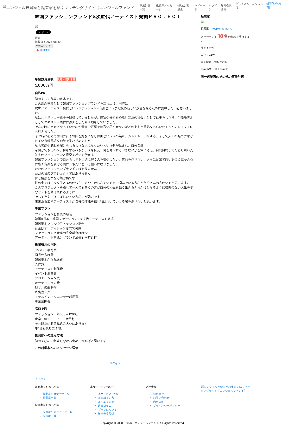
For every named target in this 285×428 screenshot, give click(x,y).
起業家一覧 (49, 397)
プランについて (107, 409)
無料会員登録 (226, 7)
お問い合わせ (161, 397)
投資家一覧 (49, 416)
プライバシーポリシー (166, 405)
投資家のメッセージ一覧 (58, 411)
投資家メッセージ (164, 7)
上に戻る (40, 378)
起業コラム (104, 405)
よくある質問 (106, 401)
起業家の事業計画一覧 (56, 393)
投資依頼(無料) (273, 5)
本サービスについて (110, 393)
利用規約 (158, 401)
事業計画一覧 (145, 7)
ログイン (213, 7)
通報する (45, 50)
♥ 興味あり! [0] (43, 45)
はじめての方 (106, 397)
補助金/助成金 (183, 7)
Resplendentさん (222, 28)
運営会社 (158, 393)
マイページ (200, 7)
